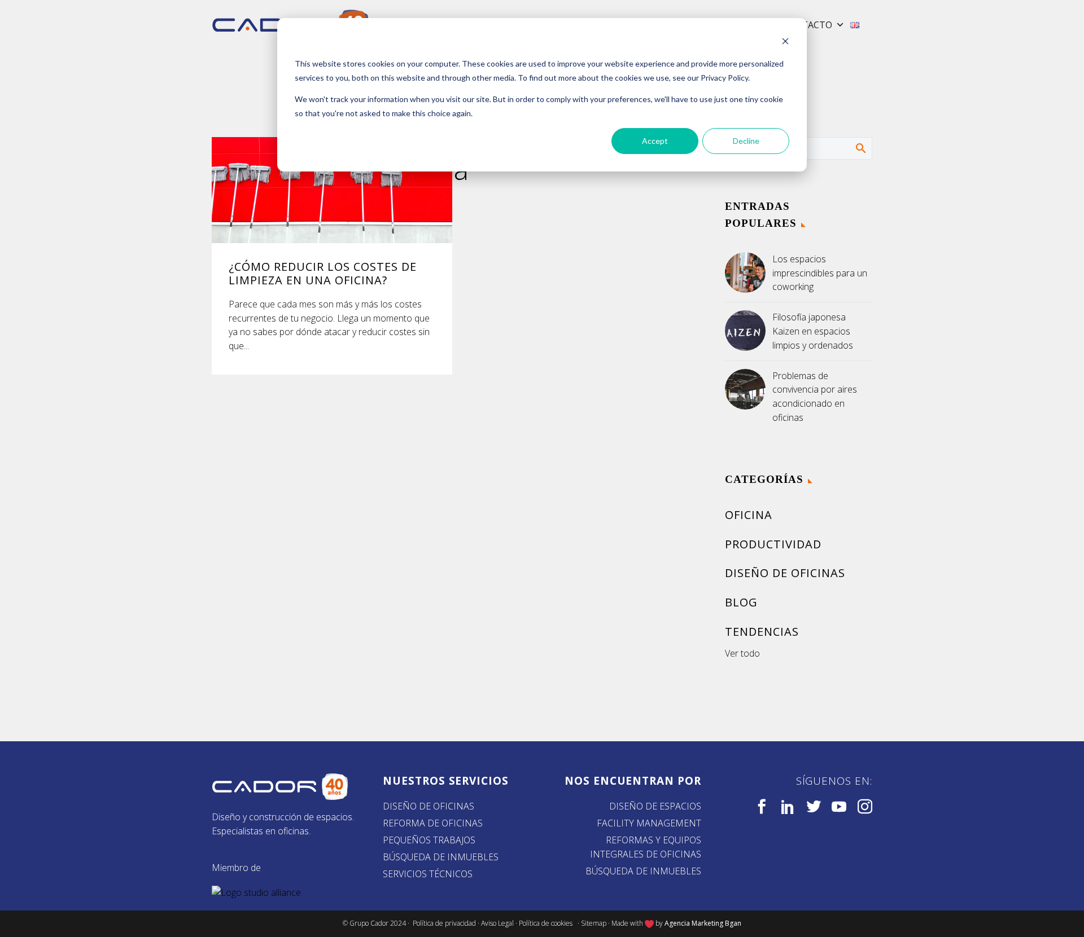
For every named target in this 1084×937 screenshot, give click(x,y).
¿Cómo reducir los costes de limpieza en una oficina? (323, 273)
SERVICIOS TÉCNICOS (428, 874)
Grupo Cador (369, 923)
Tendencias (762, 631)
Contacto (807, 25)
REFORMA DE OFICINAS (433, 823)
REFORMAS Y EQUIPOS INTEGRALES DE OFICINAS (645, 847)
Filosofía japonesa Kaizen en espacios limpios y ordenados (812, 331)
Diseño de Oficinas (785, 572)
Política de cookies (547, 923)
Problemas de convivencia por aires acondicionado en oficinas (814, 396)
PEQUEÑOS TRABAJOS (429, 840)
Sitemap (593, 923)
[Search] (860, 148)
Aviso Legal (497, 923)
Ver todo (742, 653)
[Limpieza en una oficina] (332, 190)
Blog (741, 602)
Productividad (773, 544)
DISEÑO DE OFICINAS (428, 806)
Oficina (748, 514)
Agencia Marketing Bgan (703, 923)
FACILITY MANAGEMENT (649, 823)
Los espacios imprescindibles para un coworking (819, 273)
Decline (746, 141)
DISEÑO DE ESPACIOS (655, 806)
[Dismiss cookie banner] (785, 43)
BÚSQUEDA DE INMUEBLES (441, 857)
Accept (655, 141)
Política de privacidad (444, 923)
